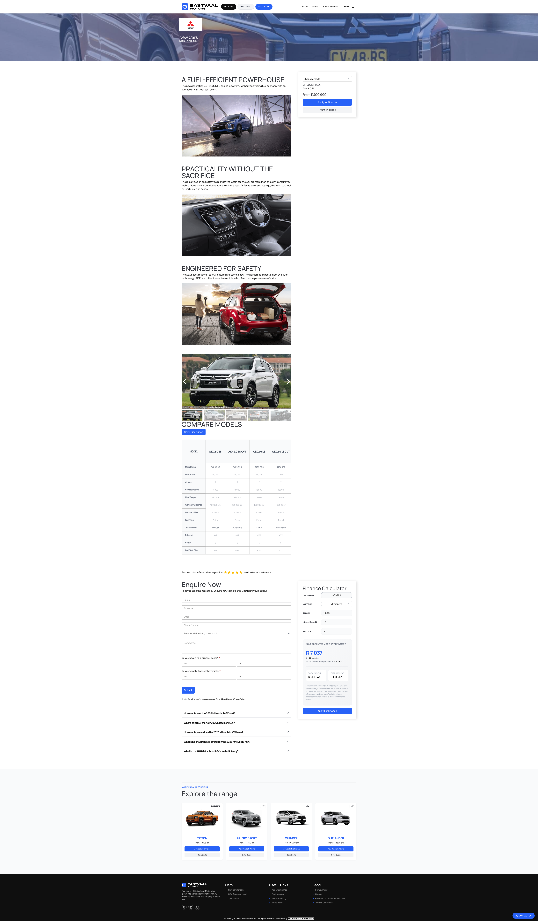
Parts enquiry (278, 894)
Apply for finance (279, 889)
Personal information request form (330, 898)
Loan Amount (309, 595)
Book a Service (330, 6)
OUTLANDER (336, 838)
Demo (305, 6)
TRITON (202, 838)
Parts (315, 6)
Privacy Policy (239, 699)
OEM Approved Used (237, 894)
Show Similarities (193, 432)
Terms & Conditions (223, 699)
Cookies (318, 894)
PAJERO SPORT (247, 838)
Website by (295, 918)
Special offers (234, 898)
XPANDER (291, 838)
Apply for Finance (327, 102)
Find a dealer (277, 902)
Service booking (279, 898)
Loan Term (307, 604)
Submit (188, 690)
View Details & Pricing (202, 849)
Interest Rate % (310, 622)
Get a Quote (202, 855)
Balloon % (307, 631)
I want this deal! (327, 109)
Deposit (306, 613)
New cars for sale (236, 889)
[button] (288, 381)
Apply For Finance (327, 710)
